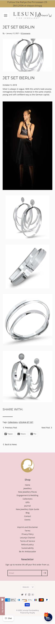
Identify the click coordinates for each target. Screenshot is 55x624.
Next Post (46, 427)
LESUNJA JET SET (26, 422)
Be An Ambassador (27, 551)
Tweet (10, 434)
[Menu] (6, 15)
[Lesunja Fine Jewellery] (27, 15)
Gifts (27, 502)
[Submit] (45, 573)
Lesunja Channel (27, 537)
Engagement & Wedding (27, 495)
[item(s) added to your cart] (50, 15)
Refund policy (27, 544)
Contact (27, 516)
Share (23, 434)
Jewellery (27, 488)
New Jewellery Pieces (27, 492)
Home (27, 485)
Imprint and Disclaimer (27, 527)
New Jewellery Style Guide (27, 509)
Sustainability (27, 548)
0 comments (25, 33)
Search (45, 15)
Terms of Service (27, 541)
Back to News (11, 444)
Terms (27, 530)
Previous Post (11, 427)
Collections (13, 422)
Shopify (32, 613)
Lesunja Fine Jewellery (31, 610)
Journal (27, 505)
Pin (35, 434)
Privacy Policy (28, 534)
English (26, 587)
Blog (28, 512)
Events (27, 519)
